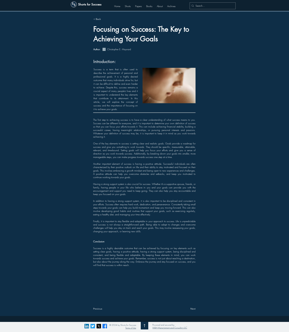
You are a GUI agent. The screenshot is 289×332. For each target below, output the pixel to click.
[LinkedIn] (86, 326)
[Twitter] (92, 326)
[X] (98, 326)
